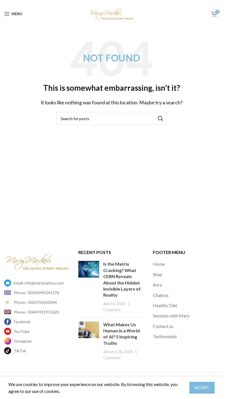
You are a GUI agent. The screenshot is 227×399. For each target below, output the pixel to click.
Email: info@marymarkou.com (39, 283)
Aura (157, 284)
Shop (157, 274)
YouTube (22, 331)
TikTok (20, 350)
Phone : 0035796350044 (35, 302)
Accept (202, 387)
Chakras (161, 295)
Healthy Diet (165, 305)
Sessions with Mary (171, 315)
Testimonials (165, 336)
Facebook (22, 321)
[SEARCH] (160, 118)
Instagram (23, 341)
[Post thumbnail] (88, 287)
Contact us (163, 326)
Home (159, 263)
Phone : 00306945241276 (36, 292)
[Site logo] (111, 13)
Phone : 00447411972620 (36, 312)
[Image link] (37, 261)
